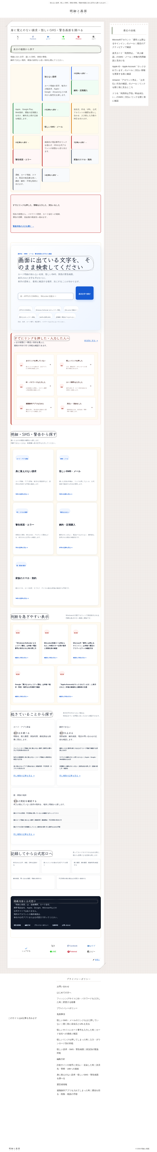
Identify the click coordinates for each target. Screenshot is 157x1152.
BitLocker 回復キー (71, 310)
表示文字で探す (85, 294)
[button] (93, 37)
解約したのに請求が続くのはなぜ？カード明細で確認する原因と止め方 (79, 749)
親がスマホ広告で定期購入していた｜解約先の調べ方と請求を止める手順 (37, 827)
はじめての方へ (64, 992)
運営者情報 (17, 925)
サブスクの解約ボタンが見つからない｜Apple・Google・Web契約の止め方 (78, 758)
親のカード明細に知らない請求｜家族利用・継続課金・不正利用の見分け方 (38, 820)
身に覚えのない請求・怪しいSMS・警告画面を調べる (77, 1077)
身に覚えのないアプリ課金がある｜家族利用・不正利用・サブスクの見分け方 (33, 767)
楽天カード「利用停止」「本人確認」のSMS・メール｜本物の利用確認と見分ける (129, 57)
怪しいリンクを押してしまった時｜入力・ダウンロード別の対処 (78, 1041)
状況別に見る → (91, 340)
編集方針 (27, 925)
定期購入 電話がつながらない (65, 317)
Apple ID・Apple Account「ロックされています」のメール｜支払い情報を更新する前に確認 (129, 70)
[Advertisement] (30, 997)
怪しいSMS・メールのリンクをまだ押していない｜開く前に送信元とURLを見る (77, 1022)
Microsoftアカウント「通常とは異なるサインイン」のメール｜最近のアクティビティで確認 (129, 43)
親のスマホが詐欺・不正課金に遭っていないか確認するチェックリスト (36, 813)
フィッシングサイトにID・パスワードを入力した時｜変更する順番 (78, 1000)
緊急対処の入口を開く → (23, 226)
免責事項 (55, 925)
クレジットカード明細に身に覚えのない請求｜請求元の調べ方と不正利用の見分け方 (33, 749)
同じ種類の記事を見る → (24, 775)
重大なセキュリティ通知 (27, 317)
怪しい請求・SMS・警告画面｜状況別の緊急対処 (77, 1051)
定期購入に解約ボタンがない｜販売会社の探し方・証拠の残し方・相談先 (79, 767)
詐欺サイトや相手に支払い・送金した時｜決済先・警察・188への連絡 (78, 1067)
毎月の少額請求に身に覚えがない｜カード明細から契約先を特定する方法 (33, 758)
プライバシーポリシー (41, 925)
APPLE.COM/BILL (25, 310)
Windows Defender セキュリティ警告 (48, 310)
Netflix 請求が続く (45, 317)
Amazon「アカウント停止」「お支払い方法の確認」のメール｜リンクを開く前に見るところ (128, 84)
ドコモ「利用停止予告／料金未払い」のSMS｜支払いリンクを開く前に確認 (129, 97)
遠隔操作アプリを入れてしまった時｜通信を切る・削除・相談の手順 (78, 1092)
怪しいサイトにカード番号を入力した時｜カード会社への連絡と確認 (78, 1032)
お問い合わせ (66, 925)
